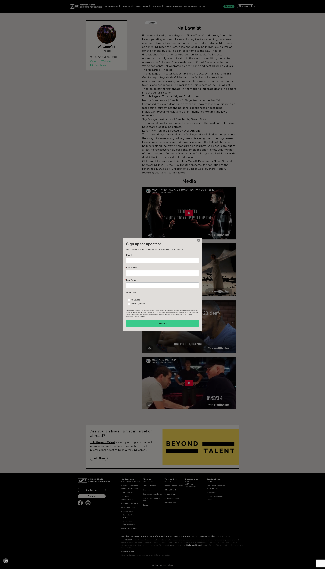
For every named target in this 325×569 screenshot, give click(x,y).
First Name (131, 267)
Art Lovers (135, 299)
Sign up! (162, 323)
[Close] (198, 240)
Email (129, 255)
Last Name (131, 280)
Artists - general (138, 303)
